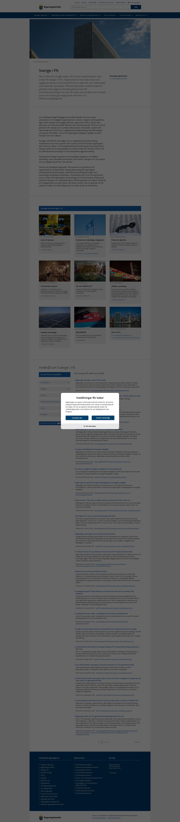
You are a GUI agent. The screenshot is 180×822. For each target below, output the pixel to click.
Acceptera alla (77, 418)
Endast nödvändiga (103, 418)
